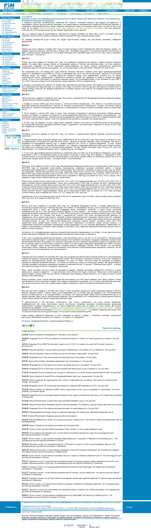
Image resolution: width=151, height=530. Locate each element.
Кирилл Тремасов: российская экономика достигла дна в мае (54, 425)
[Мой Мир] (31, 325)
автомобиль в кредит (100, 517)
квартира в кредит (52, 516)
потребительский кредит (38, 519)
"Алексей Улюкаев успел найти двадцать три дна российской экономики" (71, 28)
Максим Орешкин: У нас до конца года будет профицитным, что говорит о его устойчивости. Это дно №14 (72, 350)
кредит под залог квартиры (71, 516)
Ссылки (129, 507)
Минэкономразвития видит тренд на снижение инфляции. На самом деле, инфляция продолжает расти (71, 412)
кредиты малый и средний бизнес (62, 519)
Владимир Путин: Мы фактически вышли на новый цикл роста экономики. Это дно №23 (65, 365)
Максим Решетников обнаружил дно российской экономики (52, 416)
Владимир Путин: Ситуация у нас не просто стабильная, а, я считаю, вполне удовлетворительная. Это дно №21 (75, 372)
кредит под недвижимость (93, 516)
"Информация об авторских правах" (106, 502)
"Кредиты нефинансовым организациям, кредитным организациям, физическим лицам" (77, 308)
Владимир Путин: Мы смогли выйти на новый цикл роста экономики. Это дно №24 (62, 357)
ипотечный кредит (36, 516)
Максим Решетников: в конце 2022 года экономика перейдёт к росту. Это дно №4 (62, 401)
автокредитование (64, 517)
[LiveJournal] (33, 325)
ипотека (25, 516)
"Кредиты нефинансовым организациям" (70, 310)
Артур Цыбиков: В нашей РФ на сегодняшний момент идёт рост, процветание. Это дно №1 (66, 376)
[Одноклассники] (28, 325)
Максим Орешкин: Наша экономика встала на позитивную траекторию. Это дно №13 (63, 354)
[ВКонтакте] (23, 325)
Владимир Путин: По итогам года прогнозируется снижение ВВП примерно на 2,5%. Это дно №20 (68, 386)
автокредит (51, 517)
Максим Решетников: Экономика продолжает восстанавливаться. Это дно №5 (60, 361)
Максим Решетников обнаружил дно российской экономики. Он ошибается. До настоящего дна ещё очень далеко (75, 405)
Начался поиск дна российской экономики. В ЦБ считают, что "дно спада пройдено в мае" (65, 429)
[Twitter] (26, 325)
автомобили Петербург (82, 517)
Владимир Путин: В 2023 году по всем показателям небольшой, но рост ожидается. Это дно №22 (69, 369)
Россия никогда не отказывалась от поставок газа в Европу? (53, 335)
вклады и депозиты (38, 517)
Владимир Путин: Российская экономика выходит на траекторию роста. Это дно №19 (64, 408)
